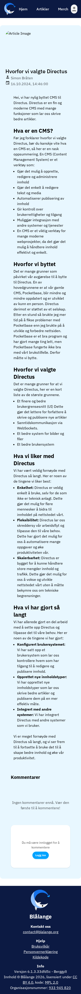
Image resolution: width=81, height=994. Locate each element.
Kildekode (41, 957)
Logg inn (40, 855)
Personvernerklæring (41, 951)
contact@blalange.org (40, 932)
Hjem (23, 9)
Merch (63, 9)
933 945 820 (60, 987)
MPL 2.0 (51, 982)
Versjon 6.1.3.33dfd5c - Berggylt (40, 971)
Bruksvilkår (41, 946)
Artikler (42, 9)
